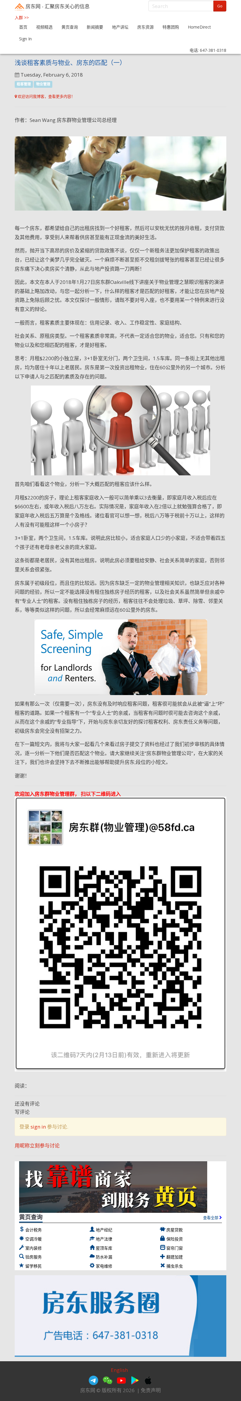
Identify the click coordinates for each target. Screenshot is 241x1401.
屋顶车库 (104, 1248)
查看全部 (211, 1217)
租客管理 (24, 84)
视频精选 (44, 27)
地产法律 (104, 1239)
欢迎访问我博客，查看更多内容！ (46, 96)
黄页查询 (69, 27)
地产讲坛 (120, 27)
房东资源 (145, 27)
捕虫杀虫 (174, 1266)
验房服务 (33, 1257)
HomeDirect (199, 27)
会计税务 (33, 1230)
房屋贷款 (174, 1230)
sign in (38, 1126)
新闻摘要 (95, 27)
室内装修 (33, 1248)
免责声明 (151, 1390)
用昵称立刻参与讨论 (37, 1145)
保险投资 (174, 1239)
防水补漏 (104, 1257)
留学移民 (33, 1266)
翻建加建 (174, 1257)
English (119, 1370)
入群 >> (22, 17)
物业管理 (43, 84)
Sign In (25, 39)
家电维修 (104, 1266)
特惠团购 (171, 27)
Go (219, 6)
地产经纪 (104, 1230)
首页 (23, 27)
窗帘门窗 (174, 1248)
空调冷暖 (33, 1239)
